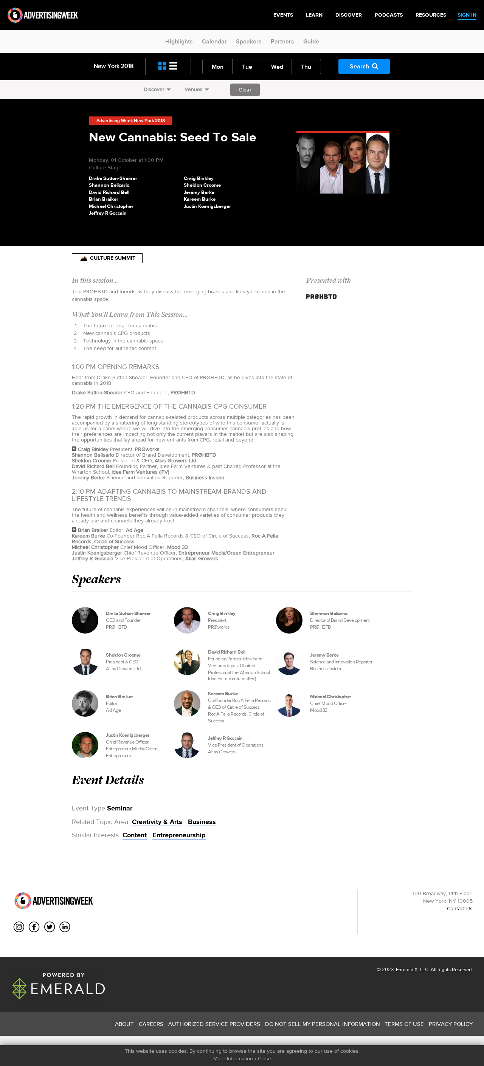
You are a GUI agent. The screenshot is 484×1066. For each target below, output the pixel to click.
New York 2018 (113, 66)
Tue (247, 67)
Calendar (214, 41)
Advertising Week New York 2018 (130, 120)
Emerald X (406, 969)
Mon (217, 67)
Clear (245, 90)
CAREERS (151, 1024)
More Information (233, 1058)
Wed (277, 67)
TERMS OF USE (404, 1024)
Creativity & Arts (157, 822)
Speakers (249, 41)
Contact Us (460, 908)
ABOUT (124, 1024)
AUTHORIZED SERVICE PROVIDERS (214, 1024)
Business (202, 822)
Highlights (179, 41)
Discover (154, 89)
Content (135, 835)
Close (264, 1058)
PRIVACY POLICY (451, 1024)
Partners (282, 41)
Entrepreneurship (179, 835)
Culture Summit (112, 258)
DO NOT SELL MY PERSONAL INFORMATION (322, 1024)
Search (359, 66)
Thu (306, 67)
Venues (194, 89)
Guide (311, 41)
